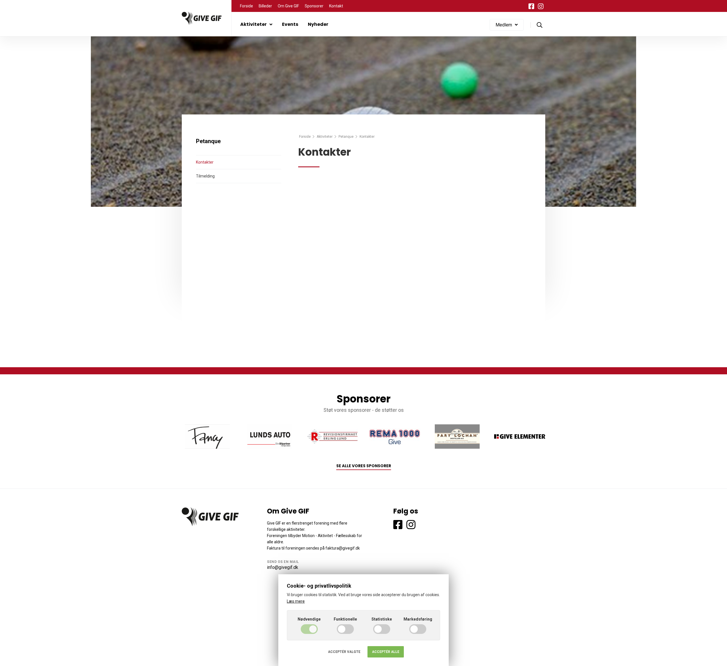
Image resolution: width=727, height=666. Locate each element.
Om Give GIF (288, 6)
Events (290, 24)
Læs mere (296, 601)
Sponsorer (314, 6)
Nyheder (318, 24)
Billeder (265, 6)
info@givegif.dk (282, 567)
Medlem (504, 25)
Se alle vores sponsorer (363, 466)
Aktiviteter (253, 24)
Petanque (346, 137)
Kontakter (205, 162)
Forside (246, 6)
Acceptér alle (385, 652)
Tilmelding (205, 176)
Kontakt (336, 6)
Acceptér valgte (344, 652)
